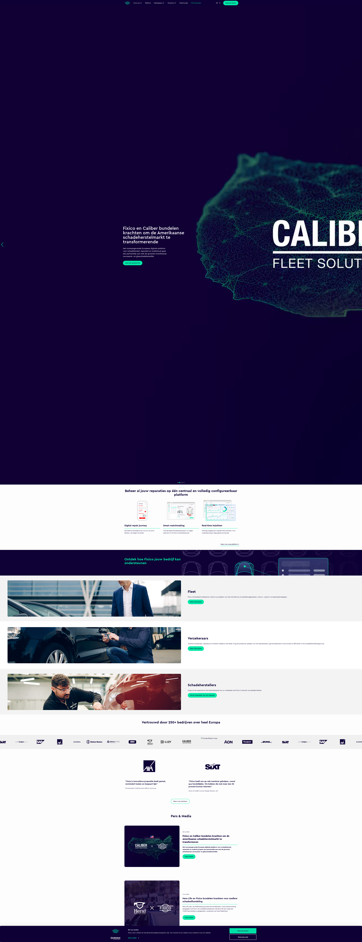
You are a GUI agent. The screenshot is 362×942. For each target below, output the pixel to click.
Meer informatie (196, 602)
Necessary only (243, 937)
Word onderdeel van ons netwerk (202, 695)
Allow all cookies (242, 931)
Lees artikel (189, 856)
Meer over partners (180, 801)
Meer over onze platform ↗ (230, 544)
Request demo (230, 3)
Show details (132, 938)
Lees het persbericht (132, 263)
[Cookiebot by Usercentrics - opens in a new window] (115, 938)
